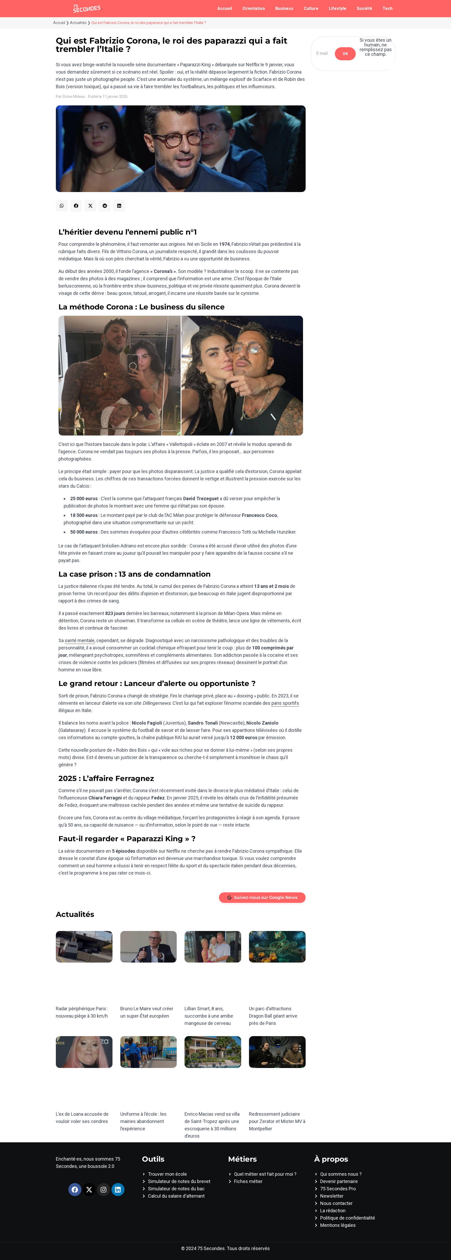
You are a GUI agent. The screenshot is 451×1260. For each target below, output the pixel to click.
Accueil (224, 8)
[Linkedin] (117, 1189)
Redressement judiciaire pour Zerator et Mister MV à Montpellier (277, 1121)
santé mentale (79, 640)
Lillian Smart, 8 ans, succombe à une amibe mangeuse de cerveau (209, 1016)
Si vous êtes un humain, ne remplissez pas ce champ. (376, 47)
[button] (62, 206)
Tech (388, 8)
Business (284, 8)
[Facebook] (74, 1189)
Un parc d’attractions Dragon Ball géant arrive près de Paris (273, 1016)
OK (345, 53)
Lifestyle (337, 8)
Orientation (253, 8)
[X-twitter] (89, 1189)
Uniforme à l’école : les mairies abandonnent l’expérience (143, 1121)
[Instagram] (103, 1189)
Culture (311, 8)
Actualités (78, 23)
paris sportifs (285, 703)
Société (364, 8)
